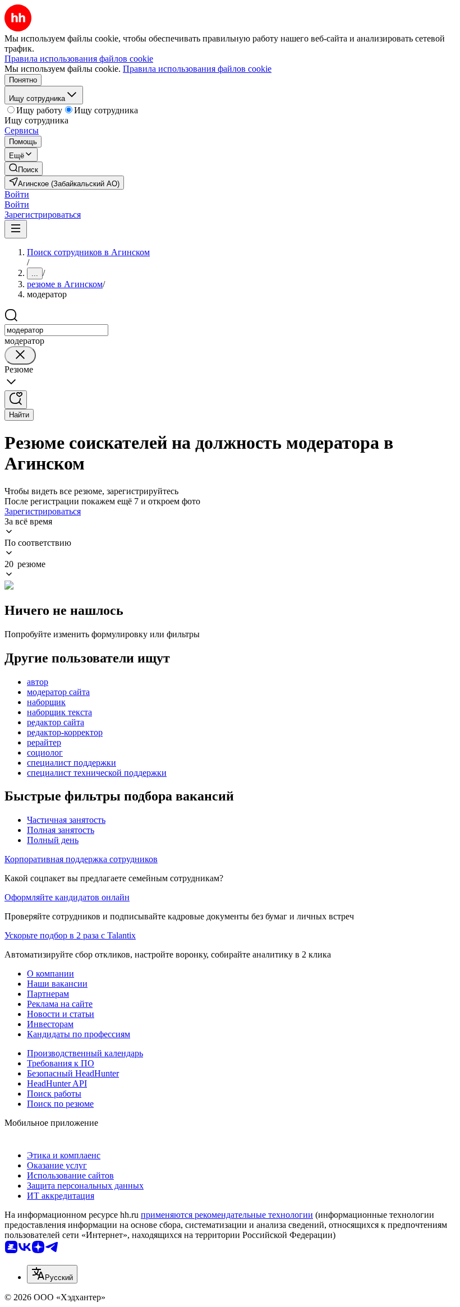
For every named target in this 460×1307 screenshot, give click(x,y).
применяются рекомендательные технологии (227, 1214)
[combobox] (56, 330)
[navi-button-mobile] (15, 229)
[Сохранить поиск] (15, 399)
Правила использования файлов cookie (197, 68)
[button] (16, 194)
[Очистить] (20, 355)
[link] (23, 169)
